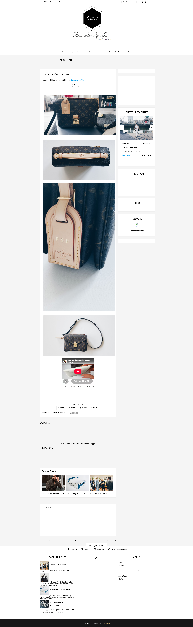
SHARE (61, 408)
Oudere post (111, 541)
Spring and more (129, 148)
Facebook (73, 549)
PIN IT (95, 408)
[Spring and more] (136, 128)
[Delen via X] (75, 413)
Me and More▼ (114, 52)
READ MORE (126, 156)
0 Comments (147, 143)
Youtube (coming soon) (119, 549)
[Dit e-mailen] (71, 413)
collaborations (100, 52)
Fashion (45, 80)
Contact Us (127, 52)
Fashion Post (87, 52)
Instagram (100, 549)
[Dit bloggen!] (73, 413)
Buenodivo (106, 623)
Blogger (92, 444)
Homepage (44, 1)
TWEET (72, 408)
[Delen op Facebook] (77, 413)
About (52, 1)
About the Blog (122, 576)
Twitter (87, 549)
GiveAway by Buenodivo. (76, 493)
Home (64, 52)
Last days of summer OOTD (53, 493)
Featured (61, 412)
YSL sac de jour (57, 576)
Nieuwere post (45, 541)
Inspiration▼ (75, 52)
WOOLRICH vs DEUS (98, 493)
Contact (59, 1)
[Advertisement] (136, 90)
